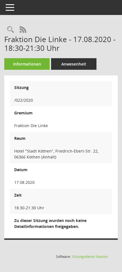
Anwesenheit (73, 64)
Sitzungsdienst (90, 256)
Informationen (27, 64)
